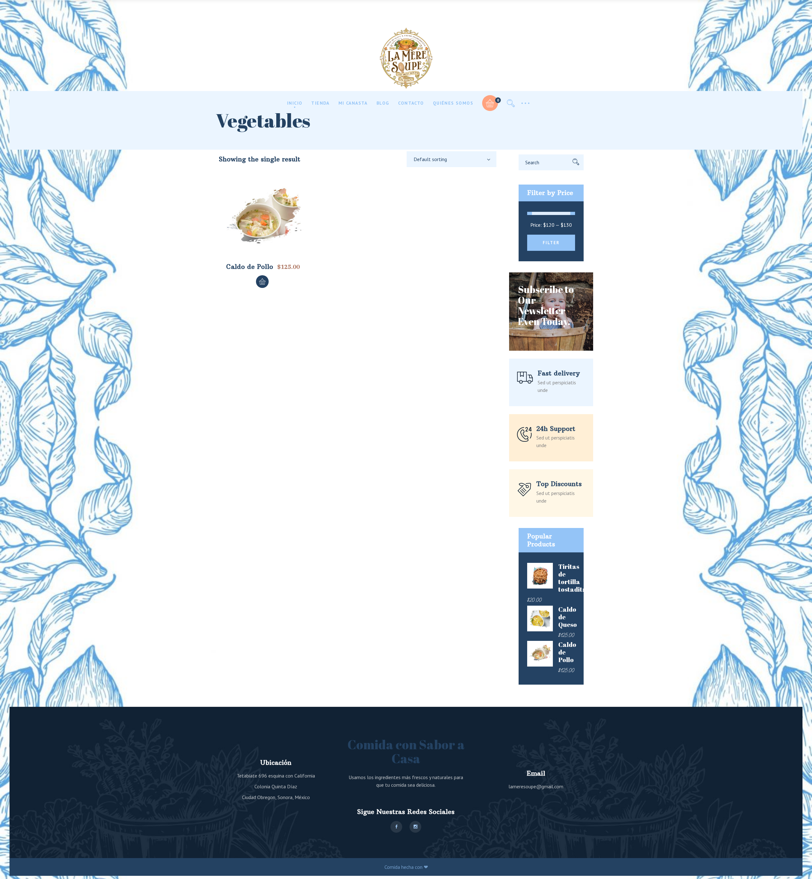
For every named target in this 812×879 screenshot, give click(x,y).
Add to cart (262, 281)
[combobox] (451, 159)
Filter (551, 242)
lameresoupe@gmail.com (535, 786)
